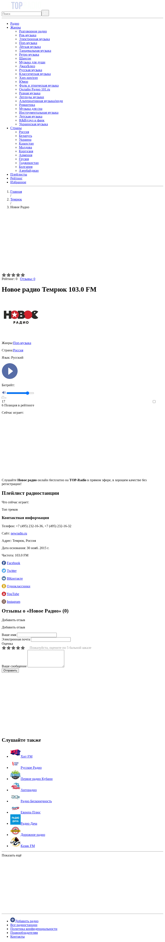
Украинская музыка (33, 124)
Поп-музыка (28, 43)
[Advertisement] (82, 243)
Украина (25, 139)
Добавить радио (26, 921)
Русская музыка (30, 70)
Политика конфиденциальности (33, 929)
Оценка (7, 643)
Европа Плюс (31, 812)
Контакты (17, 936)
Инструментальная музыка (38, 112)
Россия (24, 132)
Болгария (25, 166)
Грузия (24, 159)
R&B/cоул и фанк (31, 120)
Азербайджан (29, 170)
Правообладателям (24, 932)
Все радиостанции (23, 925)
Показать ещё (11, 855)
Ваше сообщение (14, 666)
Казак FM (28, 846)
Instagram (13, 601)
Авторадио (29, 790)
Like (160, 402)
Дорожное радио (33, 834)
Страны (16, 128)
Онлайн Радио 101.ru (34, 89)
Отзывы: (27, 279)
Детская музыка (30, 116)
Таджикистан (29, 163)
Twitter (12, 571)
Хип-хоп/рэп (28, 78)
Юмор (23, 81)
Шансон (25, 58)
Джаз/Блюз (27, 66)
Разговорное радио (33, 31)
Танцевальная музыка (35, 50)
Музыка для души (32, 62)
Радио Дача (29, 823)
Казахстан (26, 143)
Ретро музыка (29, 54)
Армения (25, 155)
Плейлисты (18, 174)
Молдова (25, 147)
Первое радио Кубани (37, 779)
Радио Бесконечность (36, 801)
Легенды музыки (31, 97)
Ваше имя (9, 635)
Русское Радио (31, 767)
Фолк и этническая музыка (39, 85)
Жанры (15, 27)
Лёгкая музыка (30, 47)
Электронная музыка (34, 39)
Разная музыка (29, 93)
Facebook (13, 563)
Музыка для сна (30, 108)
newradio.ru (19, 533)
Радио (14, 23)
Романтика (27, 105)
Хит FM (26, 756)
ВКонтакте (15, 578)
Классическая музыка (35, 74)
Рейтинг (16, 178)
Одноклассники (18, 586)
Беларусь (25, 136)
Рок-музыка (27, 35)
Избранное (18, 182)
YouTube (13, 594)
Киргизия (26, 151)
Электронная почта (16, 639)
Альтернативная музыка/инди (41, 101)
